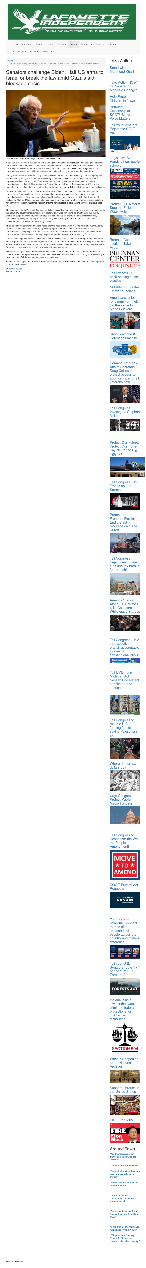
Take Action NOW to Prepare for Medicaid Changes (124, 86)
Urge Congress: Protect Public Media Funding (121, 799)
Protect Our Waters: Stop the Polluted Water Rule (125, 207)
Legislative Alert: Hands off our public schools (125, 161)
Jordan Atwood (15, 268)
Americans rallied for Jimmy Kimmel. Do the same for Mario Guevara (124, 303)
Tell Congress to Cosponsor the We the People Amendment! (124, 840)
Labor (99, 44)
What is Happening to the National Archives (124, 1062)
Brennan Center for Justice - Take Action (124, 243)
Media (33, 51)
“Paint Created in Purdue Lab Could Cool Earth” (124, 1184)
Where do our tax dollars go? (123, 765)
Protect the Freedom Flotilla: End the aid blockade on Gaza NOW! (123, 522)
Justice (111, 44)
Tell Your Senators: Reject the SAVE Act (124, 128)
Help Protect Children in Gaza (122, 98)
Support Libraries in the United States (124, 1089)
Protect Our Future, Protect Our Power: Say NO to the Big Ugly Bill (124, 448)
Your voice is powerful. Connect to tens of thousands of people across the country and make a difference (125, 930)
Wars (72, 44)
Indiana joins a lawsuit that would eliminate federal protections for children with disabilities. (123, 1009)
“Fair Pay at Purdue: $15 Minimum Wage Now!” (125, 1228)
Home (15, 44)
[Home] (73, 22)
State (38, 44)
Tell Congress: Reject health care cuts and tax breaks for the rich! (124, 564)
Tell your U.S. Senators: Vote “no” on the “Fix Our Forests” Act (124, 969)
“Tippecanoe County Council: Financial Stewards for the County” (125, 1238)
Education (86, 44)
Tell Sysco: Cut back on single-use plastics (124, 276)
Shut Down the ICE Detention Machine (124, 335)
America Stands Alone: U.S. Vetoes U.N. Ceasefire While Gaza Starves (125, 605)
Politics (61, 44)
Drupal (20, 1261)
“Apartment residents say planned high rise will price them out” (123, 1156)
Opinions (46, 51)
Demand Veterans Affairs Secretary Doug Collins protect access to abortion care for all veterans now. (124, 372)
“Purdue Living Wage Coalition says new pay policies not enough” (125, 1174)
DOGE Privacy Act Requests (124, 886)
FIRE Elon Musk (122, 1119)
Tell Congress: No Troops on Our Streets (123, 485)
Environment (19, 51)
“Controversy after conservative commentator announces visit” (123, 1198)
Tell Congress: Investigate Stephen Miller (125, 411)
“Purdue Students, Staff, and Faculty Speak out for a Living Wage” (124, 1214)
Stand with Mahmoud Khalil (122, 69)
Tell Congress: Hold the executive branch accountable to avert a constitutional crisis (124, 647)
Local (49, 44)
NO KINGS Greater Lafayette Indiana (124, 288)
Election (26, 44)
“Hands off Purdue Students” (124, 1165)
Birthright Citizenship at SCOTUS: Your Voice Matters (121, 112)
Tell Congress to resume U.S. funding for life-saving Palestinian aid (123, 727)
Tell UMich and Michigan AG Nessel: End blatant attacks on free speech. (124, 680)
